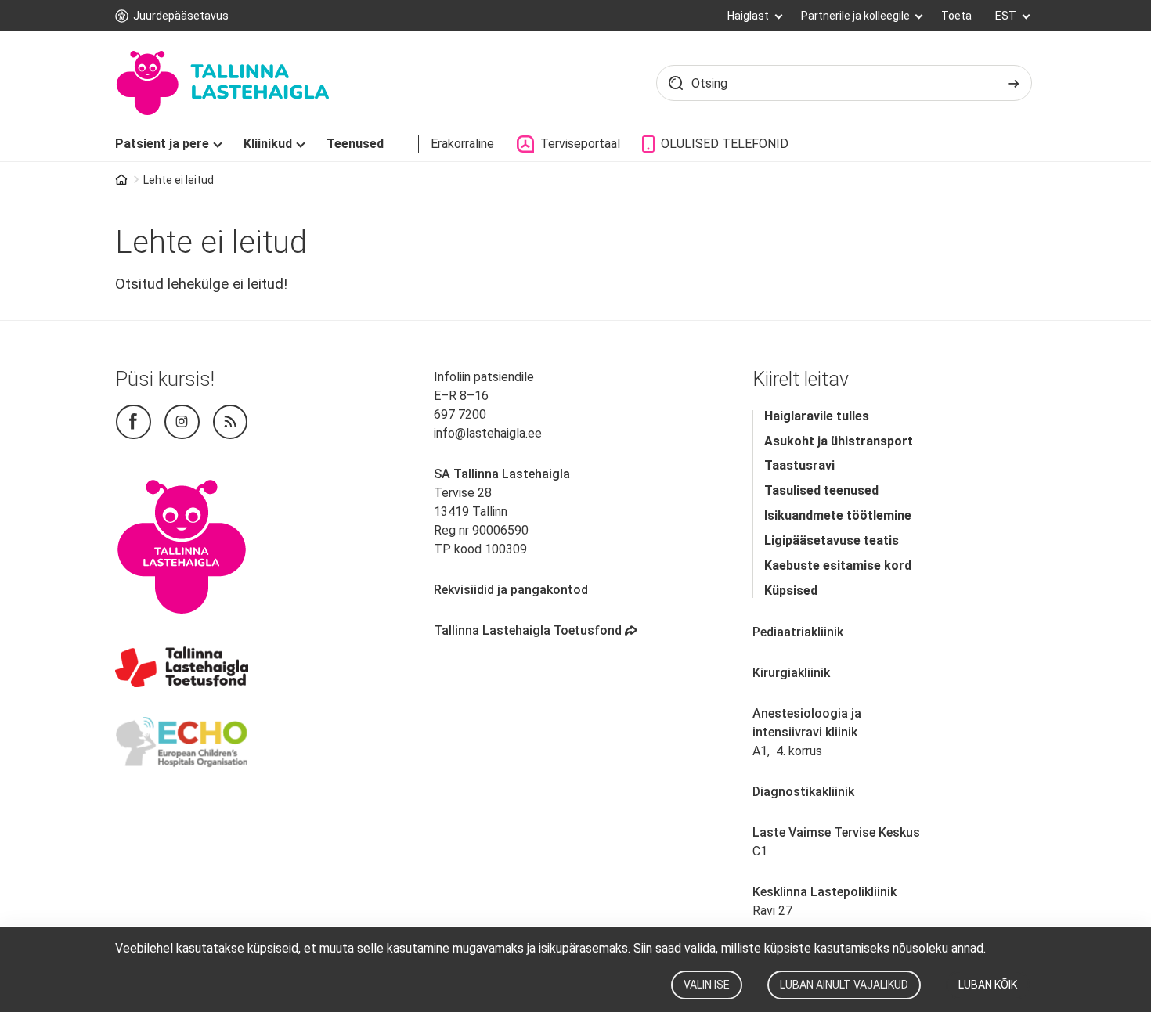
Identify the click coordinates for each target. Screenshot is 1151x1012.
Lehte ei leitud (178, 180)
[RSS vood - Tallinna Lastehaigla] (230, 422)
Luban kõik (987, 984)
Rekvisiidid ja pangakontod (511, 589)
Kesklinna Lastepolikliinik (824, 891)
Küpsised (790, 590)
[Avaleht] (222, 83)
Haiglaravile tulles (816, 416)
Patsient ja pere (162, 143)
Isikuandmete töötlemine (837, 515)
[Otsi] (1014, 83)
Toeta (956, 15)
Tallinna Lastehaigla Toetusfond (537, 630)
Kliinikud (268, 143)
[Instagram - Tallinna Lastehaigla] (182, 422)
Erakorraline (462, 143)
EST (1007, 15)
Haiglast (749, 15)
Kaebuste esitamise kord (837, 565)
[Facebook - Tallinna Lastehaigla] (133, 422)
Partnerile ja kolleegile (856, 15)
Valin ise (707, 984)
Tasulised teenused (821, 490)
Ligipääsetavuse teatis (831, 540)
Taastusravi (799, 465)
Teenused (355, 143)
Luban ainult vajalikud (844, 984)
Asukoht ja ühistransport (838, 441)
